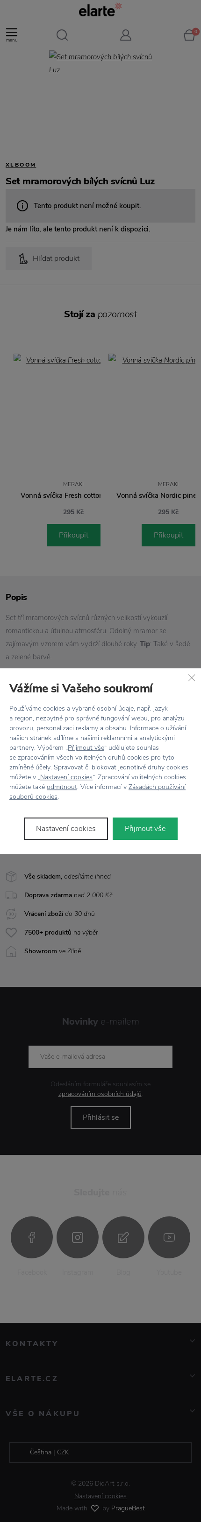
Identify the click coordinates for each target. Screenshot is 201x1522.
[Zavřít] (191, 677)
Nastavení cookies (66, 777)
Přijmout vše (86, 747)
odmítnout (62, 786)
